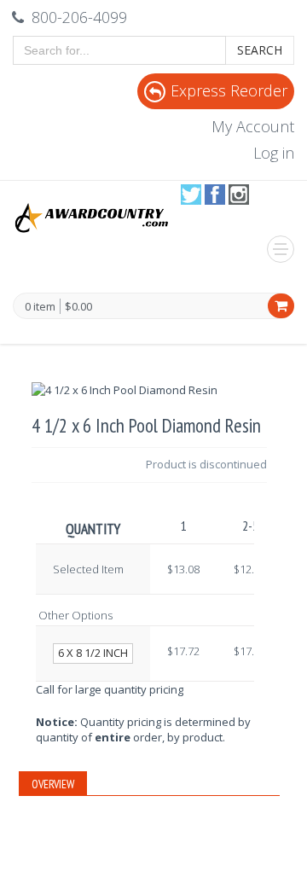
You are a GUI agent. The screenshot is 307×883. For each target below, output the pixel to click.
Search (259, 50)
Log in (273, 152)
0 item (40, 307)
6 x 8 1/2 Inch (93, 652)
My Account (252, 126)
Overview (53, 784)
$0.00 (78, 306)
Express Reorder (229, 90)
